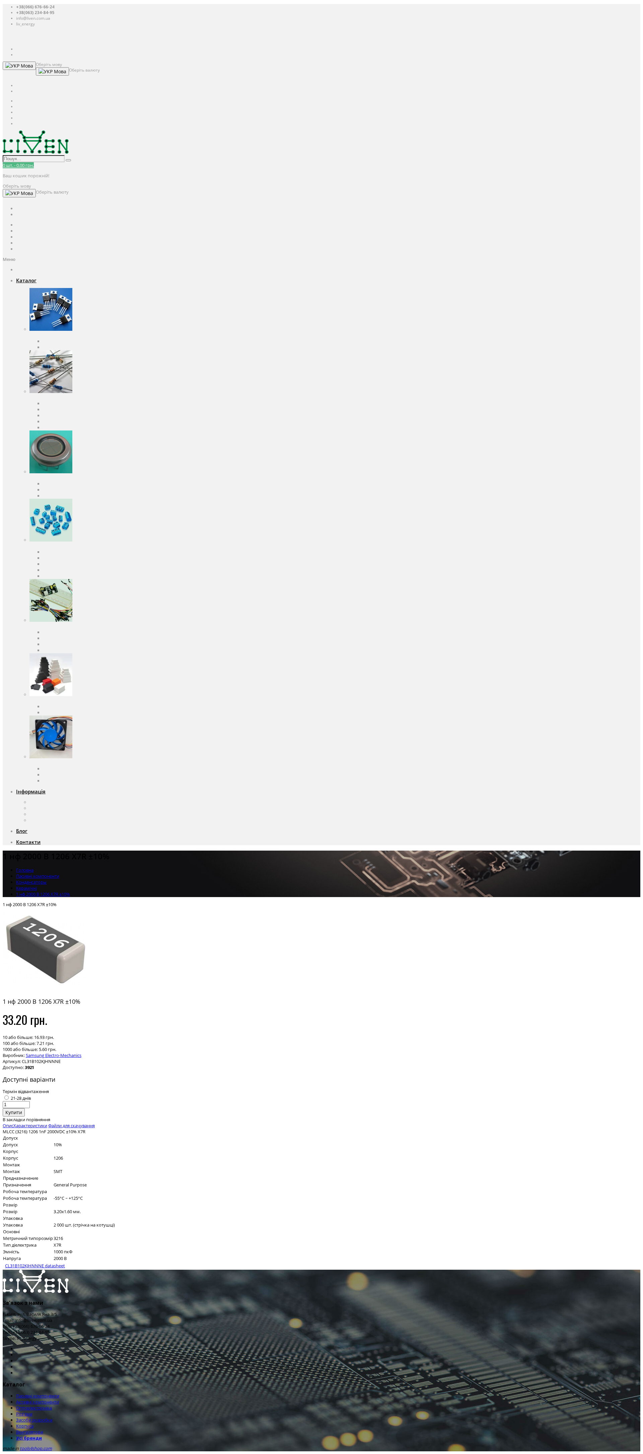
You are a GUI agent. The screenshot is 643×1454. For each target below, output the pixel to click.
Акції (34, 820)
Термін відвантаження (26, 1091)
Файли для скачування (71, 1126)
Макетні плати (58, 644)
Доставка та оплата (49, 808)
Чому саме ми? (45, 814)
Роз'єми (37, 546)
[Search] (68, 160)
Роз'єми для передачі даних (71, 564)
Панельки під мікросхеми (69, 558)
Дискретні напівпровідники (71, 341)
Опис (8, 1126)
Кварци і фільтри (60, 415)
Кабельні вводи (59, 706)
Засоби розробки (47, 626)
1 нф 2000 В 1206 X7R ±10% (43, 894)
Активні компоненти (50, 335)
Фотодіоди (54, 490)
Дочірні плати (57, 650)
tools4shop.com (36, 1448)
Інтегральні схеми (62, 347)
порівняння (38, 1120)
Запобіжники (57, 421)
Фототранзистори (61, 496)
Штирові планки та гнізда (69, 576)
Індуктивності (57, 427)
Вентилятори (43, 763)
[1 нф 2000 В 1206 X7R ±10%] (44, 989)
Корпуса (38, 700)
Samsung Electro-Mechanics (53, 1055)
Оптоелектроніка (47, 478)
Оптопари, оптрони (63, 484)
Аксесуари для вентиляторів (72, 781)
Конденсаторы (58, 403)
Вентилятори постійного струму (76, 775)
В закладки (14, 1120)
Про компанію (44, 802)
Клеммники (55, 552)
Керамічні (26, 888)
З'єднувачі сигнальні (64, 570)
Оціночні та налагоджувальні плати (80, 632)
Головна (24, 870)
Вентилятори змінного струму (74, 769)
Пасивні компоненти (51, 397)
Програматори (58, 638)
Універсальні (56, 712)
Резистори (54, 409)
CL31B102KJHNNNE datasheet (35, 1266)
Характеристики (30, 1126)
